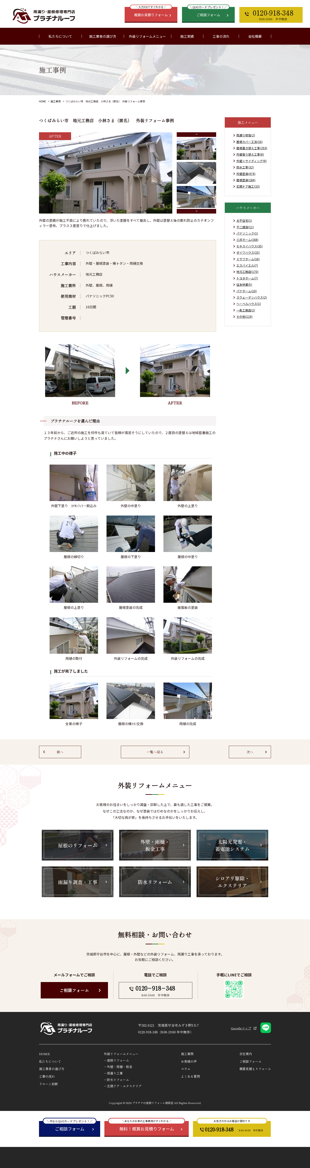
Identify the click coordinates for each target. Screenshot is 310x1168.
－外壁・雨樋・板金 (118, 1066)
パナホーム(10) (246, 291)
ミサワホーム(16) (248, 259)
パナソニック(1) (247, 233)
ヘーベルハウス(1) (248, 304)
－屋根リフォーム (116, 1060)
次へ (250, 751)
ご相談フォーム (74, 990)
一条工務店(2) (245, 310)
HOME (42, 101)
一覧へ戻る (155, 751)
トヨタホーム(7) (247, 278)
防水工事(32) (245, 167)
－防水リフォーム (116, 1079)
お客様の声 (189, 1061)
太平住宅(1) (244, 220)
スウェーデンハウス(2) (251, 297)
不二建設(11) (245, 227)
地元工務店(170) (247, 272)
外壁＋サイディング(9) (251, 161)
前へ (60, 751)
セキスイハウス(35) (249, 246)
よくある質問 (190, 1076)
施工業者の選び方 (102, 36)
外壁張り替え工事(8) (250, 154)
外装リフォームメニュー (121, 1054)
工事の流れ (221, 36)
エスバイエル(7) (247, 265)
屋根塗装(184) (245, 180)
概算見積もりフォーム (255, 1068)
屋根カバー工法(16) (249, 142)
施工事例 (56, 101)
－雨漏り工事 (113, 1073)
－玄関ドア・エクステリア (123, 1086)
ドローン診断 (48, 1084)
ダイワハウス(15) (248, 252)
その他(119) (244, 316)
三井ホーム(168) (247, 240)
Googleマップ (241, 1028)
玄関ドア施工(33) (248, 186)
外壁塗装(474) (245, 174)
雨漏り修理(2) (245, 135)
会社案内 (245, 1054)
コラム (185, 1068)
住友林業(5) (244, 284)
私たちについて (50, 1061)
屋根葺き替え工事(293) (251, 148)
